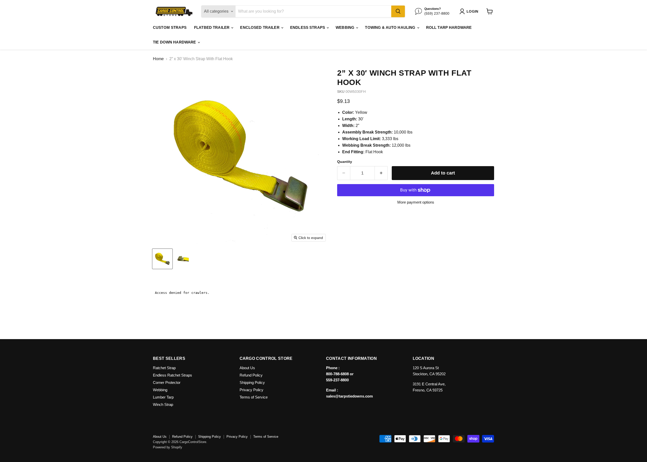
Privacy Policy (251, 390)
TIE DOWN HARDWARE (175, 42)
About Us (247, 368)
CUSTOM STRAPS (170, 27)
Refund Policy (251, 375)
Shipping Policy (252, 382)
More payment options (415, 202)
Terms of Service (254, 397)
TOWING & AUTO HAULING (390, 27)
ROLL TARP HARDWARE (449, 27)
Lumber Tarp (163, 397)
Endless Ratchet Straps (172, 375)
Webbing (160, 390)
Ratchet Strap (164, 368)
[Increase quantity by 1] (381, 173)
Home (158, 59)
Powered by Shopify (167, 447)
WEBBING (345, 27)
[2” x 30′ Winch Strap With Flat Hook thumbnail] (162, 259)
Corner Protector (166, 382)
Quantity (344, 162)
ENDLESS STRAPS (308, 27)
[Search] (398, 11)
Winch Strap (163, 404)
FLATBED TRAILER (212, 27)
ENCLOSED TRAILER (260, 27)
